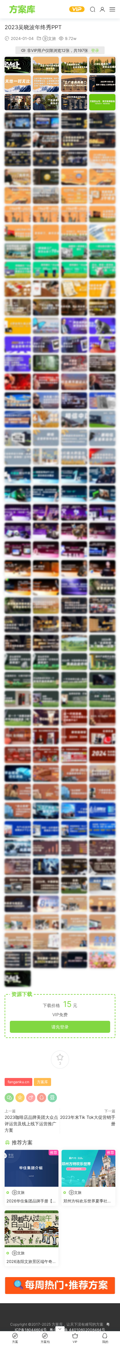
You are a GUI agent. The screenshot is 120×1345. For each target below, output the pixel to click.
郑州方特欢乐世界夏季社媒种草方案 (87, 1201)
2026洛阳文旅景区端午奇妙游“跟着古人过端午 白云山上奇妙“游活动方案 (31, 1261)
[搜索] (93, 9)
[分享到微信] (9, 1097)
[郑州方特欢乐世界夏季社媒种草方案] (88, 1168)
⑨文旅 (49, 38)
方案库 (23, 9)
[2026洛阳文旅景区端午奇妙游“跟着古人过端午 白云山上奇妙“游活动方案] (31, 1228)
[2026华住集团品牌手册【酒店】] (31, 1168)
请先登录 (60, 1026)
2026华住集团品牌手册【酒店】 (31, 1201)
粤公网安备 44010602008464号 (77, 1329)
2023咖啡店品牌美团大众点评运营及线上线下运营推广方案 (31, 1124)
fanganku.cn (18, 1082)
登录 (95, 50)
